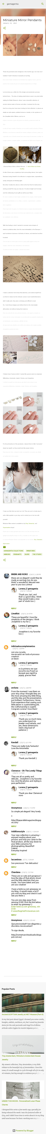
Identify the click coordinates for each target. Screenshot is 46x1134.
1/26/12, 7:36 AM (26, 755)
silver (27, 554)
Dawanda (31, 523)
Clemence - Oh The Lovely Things (26, 771)
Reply (13, 608)
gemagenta (12, 4)
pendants (17, 554)
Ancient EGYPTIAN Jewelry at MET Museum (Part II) (22, 1014)
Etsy (27, 523)
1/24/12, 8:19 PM (26, 614)
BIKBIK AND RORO (19, 574)
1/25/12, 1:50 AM (26, 628)
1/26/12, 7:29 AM (26, 665)
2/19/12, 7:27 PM (27, 872)
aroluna (14, 688)
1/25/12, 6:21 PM (25, 742)
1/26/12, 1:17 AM (18, 773)
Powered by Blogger (24, 1130)
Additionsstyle (18, 831)
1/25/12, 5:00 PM (25, 688)
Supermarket (6, 527)
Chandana (15, 872)
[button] (4, 28)
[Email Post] (4, 548)
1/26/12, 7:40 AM (26, 715)
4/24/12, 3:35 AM (29, 920)
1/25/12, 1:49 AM (26, 591)
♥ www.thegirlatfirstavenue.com (25, 911)
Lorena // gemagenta (28, 589)
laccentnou (16, 859)
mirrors (7, 554)
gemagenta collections (13, 551)
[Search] (42, 4)
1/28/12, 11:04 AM (32, 831)
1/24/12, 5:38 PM (35, 574)
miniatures (30, 551)
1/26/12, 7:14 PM (29, 808)
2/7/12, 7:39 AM (27, 859)
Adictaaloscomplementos (23, 646)
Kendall (14, 742)
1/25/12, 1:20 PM (18, 648)
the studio (37, 554)
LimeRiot (15, 613)
